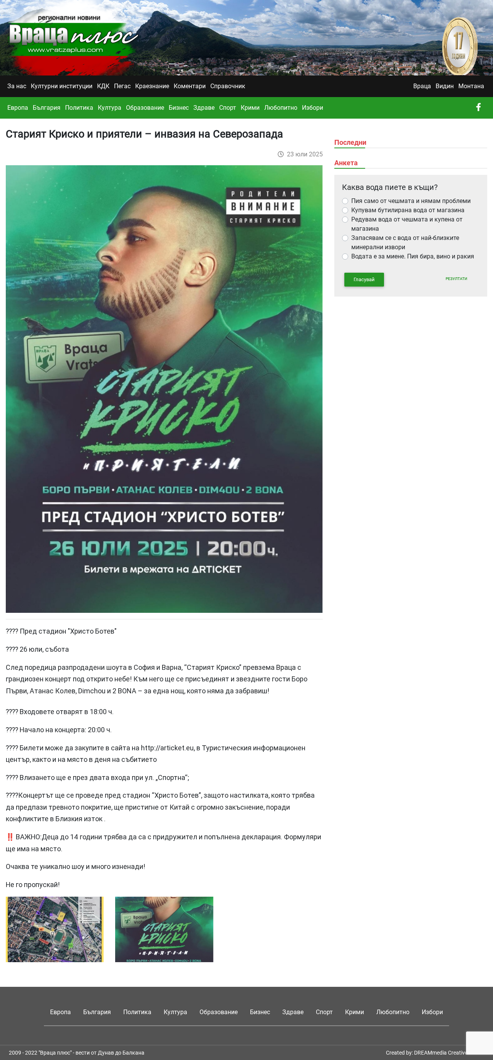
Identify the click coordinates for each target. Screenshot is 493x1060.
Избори (312, 107)
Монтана (471, 86)
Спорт (227, 107)
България (46, 107)
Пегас (122, 86)
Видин (445, 86)
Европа (17, 107)
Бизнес (179, 107)
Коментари (190, 86)
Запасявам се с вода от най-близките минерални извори (405, 242)
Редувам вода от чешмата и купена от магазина (407, 224)
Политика (79, 107)
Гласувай (364, 279)
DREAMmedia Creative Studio (449, 1053)
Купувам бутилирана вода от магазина (407, 210)
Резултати (456, 278)
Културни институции (61, 86)
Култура (109, 107)
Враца (422, 86)
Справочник (227, 86)
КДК (103, 86)
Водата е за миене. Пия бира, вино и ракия (412, 256)
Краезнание (152, 86)
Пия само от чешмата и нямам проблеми (411, 201)
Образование (145, 107)
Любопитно (280, 107)
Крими (250, 107)
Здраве (204, 107)
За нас (16, 86)
